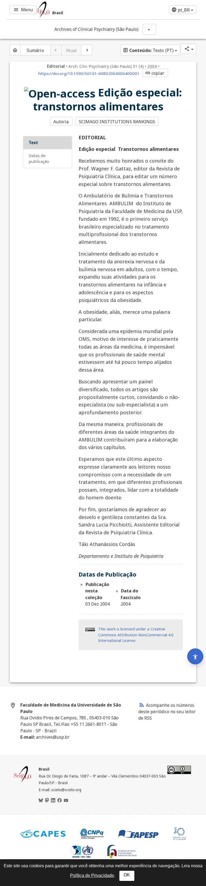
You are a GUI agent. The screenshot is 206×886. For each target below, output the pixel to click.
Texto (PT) (148, 50)
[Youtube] (66, 800)
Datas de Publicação (39, 158)
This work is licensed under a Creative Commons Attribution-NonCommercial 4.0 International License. (135, 634)
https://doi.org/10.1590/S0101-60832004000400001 (88, 73)
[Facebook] (59, 800)
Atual (71, 50)
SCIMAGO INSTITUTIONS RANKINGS (117, 122)
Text (33, 142)
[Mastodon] (47, 800)
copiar (154, 73)
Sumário (35, 50)
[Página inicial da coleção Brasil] (22, 781)
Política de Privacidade (92, 875)
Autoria (61, 122)
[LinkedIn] (53, 800)
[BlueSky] (41, 800)
